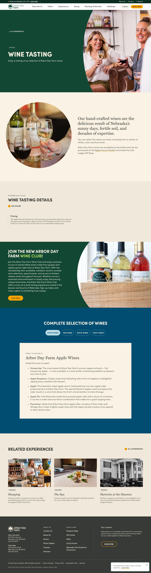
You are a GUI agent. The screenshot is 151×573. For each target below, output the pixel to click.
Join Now (15, 298)
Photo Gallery (49, 543)
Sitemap (82, 563)
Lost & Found (71, 543)
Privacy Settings (48, 563)
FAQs (68, 539)
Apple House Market (105, 150)
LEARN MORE (34, 1)
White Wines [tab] (82, 333)
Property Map (72, 531)
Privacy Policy (59, 563)
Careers (46, 547)
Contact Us (47, 531)
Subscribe (109, 544)
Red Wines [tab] (67, 333)
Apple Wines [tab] (52, 333)
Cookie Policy (125, 568)
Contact (131, 1)
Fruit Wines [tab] (98, 333)
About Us (122, 1)
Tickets (125, 7)
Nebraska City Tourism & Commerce (76, 548)
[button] (40, 1)
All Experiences (17, 31)
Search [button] (140, 1)
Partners (47, 551)
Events (46, 539)
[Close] (147, 565)
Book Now (137, 7)
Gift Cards (70, 535)
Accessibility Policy (72, 563)
